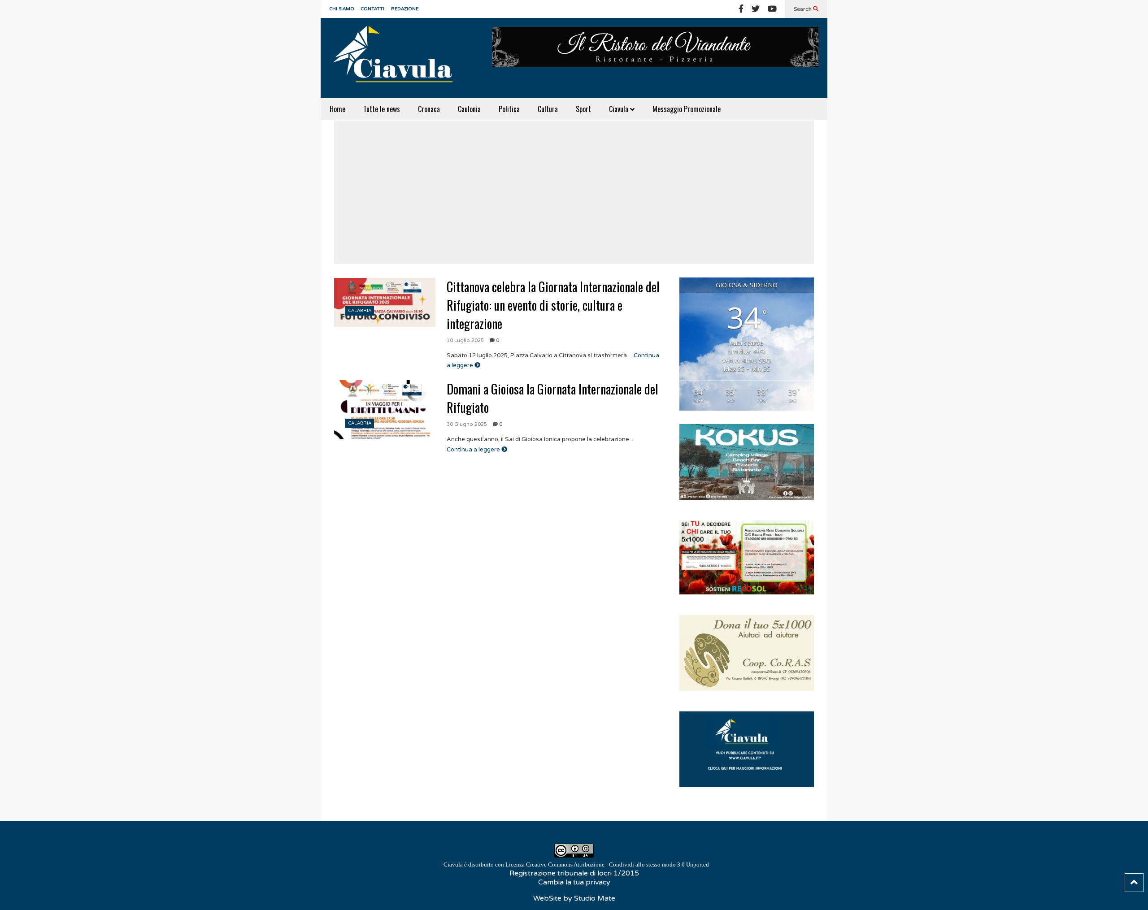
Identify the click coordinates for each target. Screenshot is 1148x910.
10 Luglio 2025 (465, 340)
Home (337, 109)
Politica (509, 109)
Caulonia (469, 109)
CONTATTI (372, 9)
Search (803, 9)
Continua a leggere (474, 449)
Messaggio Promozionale (686, 109)
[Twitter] (756, 9)
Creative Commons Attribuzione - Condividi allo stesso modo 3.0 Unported (617, 864)
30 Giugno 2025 (467, 424)
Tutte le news (381, 109)
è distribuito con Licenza (576, 864)
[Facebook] (741, 9)
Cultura (548, 109)
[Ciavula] (397, 58)
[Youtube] (772, 9)
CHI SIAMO (342, 9)
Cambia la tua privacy (574, 882)
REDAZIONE (404, 9)
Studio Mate (594, 898)
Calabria (359, 310)
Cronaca (429, 109)
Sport (583, 109)
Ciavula (619, 109)
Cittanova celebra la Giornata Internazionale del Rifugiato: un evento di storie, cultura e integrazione (553, 305)
